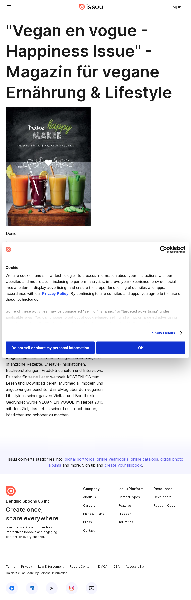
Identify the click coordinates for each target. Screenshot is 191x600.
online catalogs (144, 459)
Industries (125, 522)
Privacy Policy (55, 293)
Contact (89, 530)
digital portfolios (80, 459)
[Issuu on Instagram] (72, 588)
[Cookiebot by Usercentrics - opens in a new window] (163, 249)
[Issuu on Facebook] (12, 588)
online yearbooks (112, 459)
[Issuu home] (91, 7)
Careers (89, 505)
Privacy (26, 566)
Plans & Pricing (94, 513)
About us (89, 497)
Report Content (81, 566)
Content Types (129, 497)
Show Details (163, 333)
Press (87, 522)
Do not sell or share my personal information (50, 348)
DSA (116, 566)
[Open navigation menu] (9, 7)
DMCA (102, 566)
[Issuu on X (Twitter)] (52, 588)
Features (125, 505)
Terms (10, 566)
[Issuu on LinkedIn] (32, 588)
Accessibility (135, 566)
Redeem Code (164, 505)
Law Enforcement (51, 566)
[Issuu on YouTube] (91, 588)
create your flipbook (123, 465)
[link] (176, 7)
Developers (162, 497)
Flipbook (124, 513)
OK (141, 348)
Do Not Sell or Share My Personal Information (36, 573)
